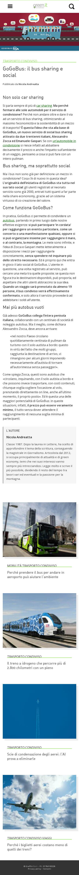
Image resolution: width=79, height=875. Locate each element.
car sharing (44, 106)
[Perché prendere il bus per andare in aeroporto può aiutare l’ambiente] (39, 559)
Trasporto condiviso (20, 61)
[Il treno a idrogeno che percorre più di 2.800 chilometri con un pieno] (39, 649)
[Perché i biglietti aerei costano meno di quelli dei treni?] (39, 831)
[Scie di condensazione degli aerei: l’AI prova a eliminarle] (39, 740)
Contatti (47, 869)
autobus (8, 220)
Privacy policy (34, 869)
